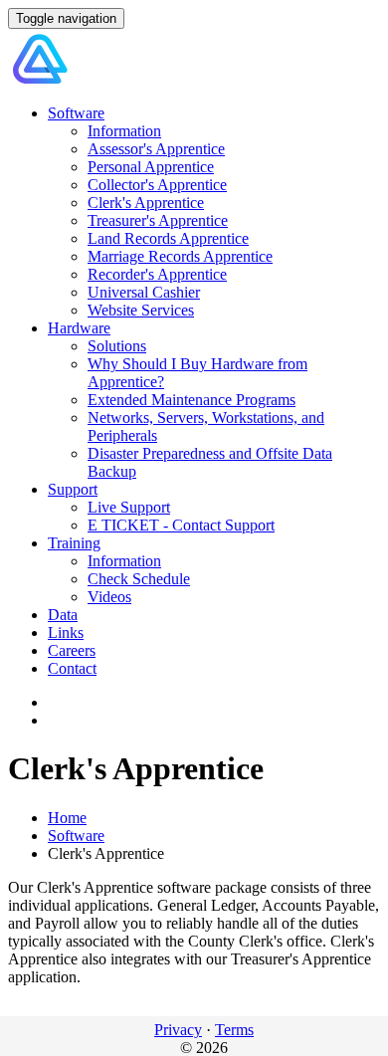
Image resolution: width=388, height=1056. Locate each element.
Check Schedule (139, 578)
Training (74, 542)
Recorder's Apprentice (157, 274)
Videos (109, 596)
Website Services (141, 310)
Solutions (117, 345)
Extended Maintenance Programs (191, 399)
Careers (72, 650)
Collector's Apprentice (157, 184)
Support (72, 489)
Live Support (129, 507)
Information (124, 130)
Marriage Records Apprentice (180, 256)
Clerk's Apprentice (146, 202)
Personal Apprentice (151, 166)
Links (66, 632)
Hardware (79, 327)
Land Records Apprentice (168, 238)
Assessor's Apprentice (156, 148)
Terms (234, 1029)
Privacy (178, 1029)
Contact (72, 668)
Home (67, 817)
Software (76, 113)
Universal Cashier (144, 292)
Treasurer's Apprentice (158, 220)
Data (63, 614)
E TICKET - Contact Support (181, 525)
